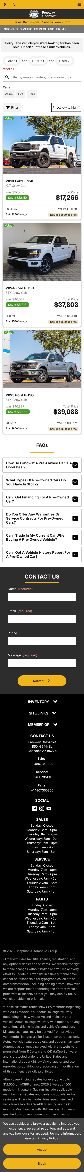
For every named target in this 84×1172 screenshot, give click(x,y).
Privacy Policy (48, 1138)
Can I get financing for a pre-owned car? (37, 499)
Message (22, 655)
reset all (8, 69)
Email (20, 611)
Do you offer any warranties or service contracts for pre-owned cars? (34, 518)
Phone (12, 633)
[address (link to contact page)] (4, 4)
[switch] (79, 4)
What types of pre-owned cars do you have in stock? (36, 482)
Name (20, 589)
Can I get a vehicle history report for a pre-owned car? (38, 554)
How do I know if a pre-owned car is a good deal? (39, 465)
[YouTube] (49, 808)
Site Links (39, 713)
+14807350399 (42, 764)
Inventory (39, 702)
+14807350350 (42, 790)
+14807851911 (42, 777)
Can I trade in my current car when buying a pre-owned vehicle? (36, 537)
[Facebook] (34, 808)
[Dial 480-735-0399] (14, 4)
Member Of (39, 725)
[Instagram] (41, 808)
